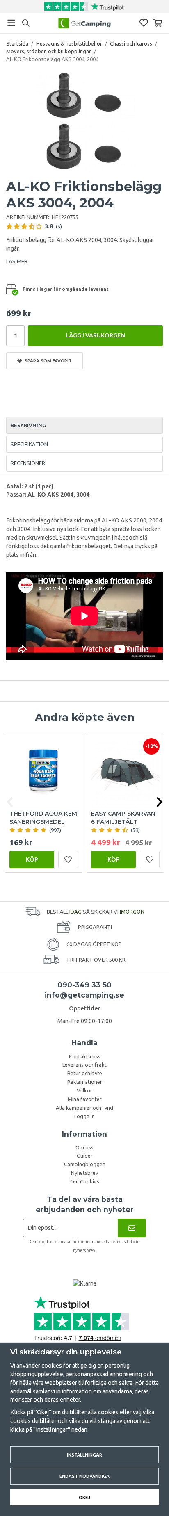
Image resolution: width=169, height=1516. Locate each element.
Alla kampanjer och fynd (84, 1107)
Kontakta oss (84, 1056)
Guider (85, 1155)
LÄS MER (16, 261)
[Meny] (11, 22)
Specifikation (29, 444)
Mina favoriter (85, 1099)
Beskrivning (28, 425)
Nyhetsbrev (84, 1173)
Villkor (84, 1090)
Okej (84, 1497)
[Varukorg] (158, 22)
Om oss (84, 1147)
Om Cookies (84, 1181)
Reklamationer (84, 1082)
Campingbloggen (84, 1164)
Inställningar (84, 1454)
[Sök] (25, 23)
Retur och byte (84, 1073)
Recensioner (28, 463)
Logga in (84, 1116)
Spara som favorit (47, 360)
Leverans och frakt (84, 1064)
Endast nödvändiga (84, 1476)
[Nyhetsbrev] (132, 1228)
